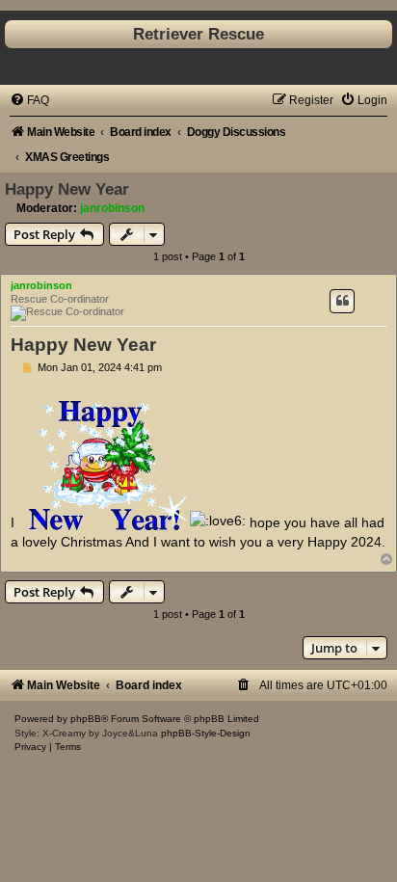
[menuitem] (29, 100)
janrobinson (112, 208)
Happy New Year (67, 189)
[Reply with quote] (342, 300)
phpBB (85, 718)
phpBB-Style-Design (206, 733)
